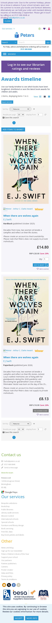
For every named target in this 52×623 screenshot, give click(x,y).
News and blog (7, 547)
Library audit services (10, 512)
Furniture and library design (12, 525)
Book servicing (7, 528)
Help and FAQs (7, 573)
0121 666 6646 (9, 464)
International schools (9, 519)
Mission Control (7, 516)
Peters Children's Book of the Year (15, 554)
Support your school (9, 557)
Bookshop (5, 506)
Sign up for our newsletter (11, 551)
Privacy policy (6, 576)
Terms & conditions (9, 579)
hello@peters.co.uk (16, 17)
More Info (32, 618)
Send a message (11, 467)
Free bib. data (6, 531)
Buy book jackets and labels (12, 535)
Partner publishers (9, 563)
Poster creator (7, 570)
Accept (19, 618)
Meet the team (7, 472)
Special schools (7, 522)
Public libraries (7, 509)
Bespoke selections (9, 503)
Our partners (6, 560)
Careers (4, 566)
